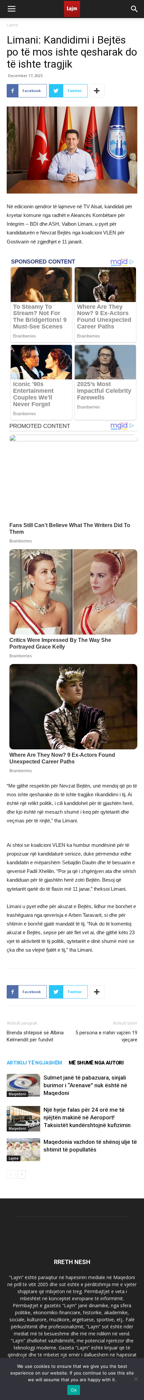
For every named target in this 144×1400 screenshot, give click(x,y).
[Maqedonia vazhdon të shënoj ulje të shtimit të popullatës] (23, 1149)
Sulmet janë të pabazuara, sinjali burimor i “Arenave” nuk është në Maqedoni (85, 1085)
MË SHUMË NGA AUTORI (96, 1063)
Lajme (12, 25)
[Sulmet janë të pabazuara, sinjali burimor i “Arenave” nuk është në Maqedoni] (23, 1085)
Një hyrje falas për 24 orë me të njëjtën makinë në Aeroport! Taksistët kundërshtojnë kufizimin (87, 1117)
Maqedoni (17, 1094)
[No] (135, 1379)
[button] (134, 9)
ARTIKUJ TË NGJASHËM (34, 1063)
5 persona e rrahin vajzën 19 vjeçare (106, 1036)
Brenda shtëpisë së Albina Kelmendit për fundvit (35, 1036)
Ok (74, 1390)
